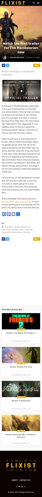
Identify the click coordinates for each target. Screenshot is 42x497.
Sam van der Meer (17, 57)
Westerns (27, 232)
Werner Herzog (17, 232)
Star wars (29, 229)
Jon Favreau (7, 229)
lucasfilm (16, 229)
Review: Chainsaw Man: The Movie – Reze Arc (21, 435)
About (15, 480)
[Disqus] (21, 275)
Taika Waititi (7, 232)
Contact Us (24, 480)
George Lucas (26, 227)
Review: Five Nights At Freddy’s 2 (21, 333)
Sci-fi (22, 229)
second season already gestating (16, 202)
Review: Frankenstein (21, 401)
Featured (21, 329)
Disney (17, 227)
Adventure (9, 227)
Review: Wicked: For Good (21, 367)
